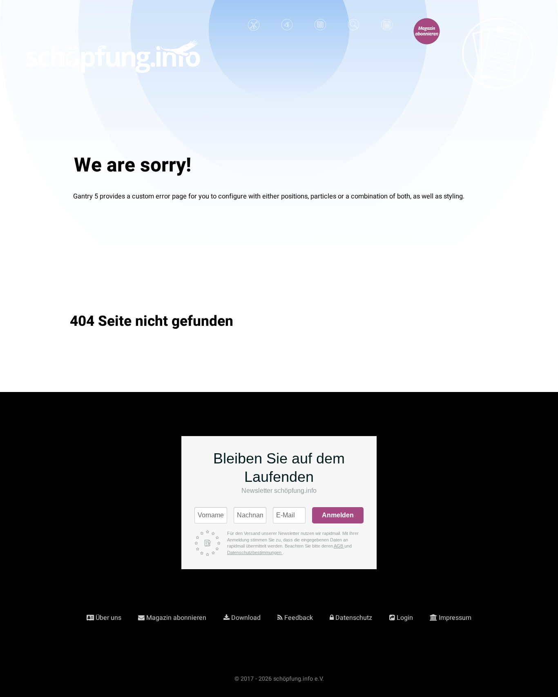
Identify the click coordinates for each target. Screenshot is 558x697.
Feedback (298, 618)
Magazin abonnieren (176, 618)
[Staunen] (287, 28)
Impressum (455, 618)
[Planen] (386, 28)
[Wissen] (253, 28)
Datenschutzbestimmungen (255, 552)
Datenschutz (353, 618)
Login (405, 618)
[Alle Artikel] (497, 58)
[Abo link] (427, 34)
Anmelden (338, 515)
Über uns (108, 618)
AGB (339, 545)
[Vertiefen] (353, 28)
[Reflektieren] (320, 28)
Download (246, 618)
